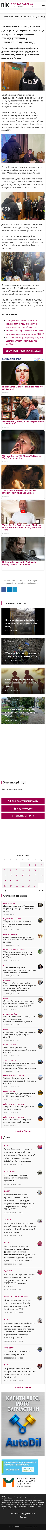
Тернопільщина (9, 1060)
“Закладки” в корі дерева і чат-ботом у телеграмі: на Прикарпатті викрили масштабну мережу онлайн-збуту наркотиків (19, 987)
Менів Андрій (31, 581)
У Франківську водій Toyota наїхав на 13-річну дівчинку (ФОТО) (19, 1095)
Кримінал (22, 583)
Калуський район (10, 934)
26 (5, 885)
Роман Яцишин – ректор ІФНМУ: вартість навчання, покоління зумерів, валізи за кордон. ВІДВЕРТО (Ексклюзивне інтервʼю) (19, 1280)
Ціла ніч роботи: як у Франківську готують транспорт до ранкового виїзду (21, 623)
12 (5, 875)
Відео (6, 1242)
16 (29, 875)
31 (35, 885)
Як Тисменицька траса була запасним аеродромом (17, 1353)
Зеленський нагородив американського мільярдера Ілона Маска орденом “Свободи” (19, 970)
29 (23, 885)
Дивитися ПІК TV (25, 815)
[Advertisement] (23, 753)
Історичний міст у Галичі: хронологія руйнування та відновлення (16, 1178)
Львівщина (31, 583)
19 (5, 880)
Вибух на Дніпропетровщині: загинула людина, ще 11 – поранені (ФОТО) (19, 1081)
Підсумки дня (25, 808)
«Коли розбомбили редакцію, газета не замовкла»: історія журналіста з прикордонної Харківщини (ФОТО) (17, 1304)
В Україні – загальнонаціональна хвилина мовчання (18, 1107)
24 (35, 880)
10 (35, 870)
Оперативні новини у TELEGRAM (23, 351)
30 (29, 885)
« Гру (3, 890)
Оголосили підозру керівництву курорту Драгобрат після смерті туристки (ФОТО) (25, 341)
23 (29, 880)
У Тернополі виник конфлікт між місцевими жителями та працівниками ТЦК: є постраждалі (19, 1065)
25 (41, 880)
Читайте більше (23, 1131)
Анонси (7, 1220)
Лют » (42, 890)
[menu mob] (43, 5)
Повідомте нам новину (25, 801)
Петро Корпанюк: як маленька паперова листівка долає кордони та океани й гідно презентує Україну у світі (20, 1372)
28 (17, 885)
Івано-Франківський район (14, 950)
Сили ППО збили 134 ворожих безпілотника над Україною (17, 1120)
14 (17, 875)
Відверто (8, 1271)
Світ (5, 965)
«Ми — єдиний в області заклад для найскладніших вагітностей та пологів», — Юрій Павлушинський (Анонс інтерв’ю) (20, 1227)
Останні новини (15, 896)
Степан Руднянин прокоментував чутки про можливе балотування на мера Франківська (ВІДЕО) (19, 1003)
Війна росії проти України (13, 1076)
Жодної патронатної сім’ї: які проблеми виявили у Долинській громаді (21, 682)
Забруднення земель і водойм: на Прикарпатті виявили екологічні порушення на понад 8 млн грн (22, 324)
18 (41, 875)
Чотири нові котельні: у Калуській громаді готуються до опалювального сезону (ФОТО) (19, 1019)
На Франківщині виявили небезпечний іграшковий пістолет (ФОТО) (19, 1050)
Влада (5, 999)
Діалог (8, 1137)
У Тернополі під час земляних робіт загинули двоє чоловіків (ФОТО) (17, 924)
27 (11, 885)
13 (11, 875)
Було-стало (9, 1171)
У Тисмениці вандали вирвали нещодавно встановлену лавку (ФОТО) (20, 712)
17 (35, 875)
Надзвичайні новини (12, 919)
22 (23, 880)
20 (11, 880)
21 (17, 880)
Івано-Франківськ (9, 583)
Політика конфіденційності (23, 1513)
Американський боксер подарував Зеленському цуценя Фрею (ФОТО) (19, 1034)
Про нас (23, 1517)
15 (23, 875)
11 (41, 870)
